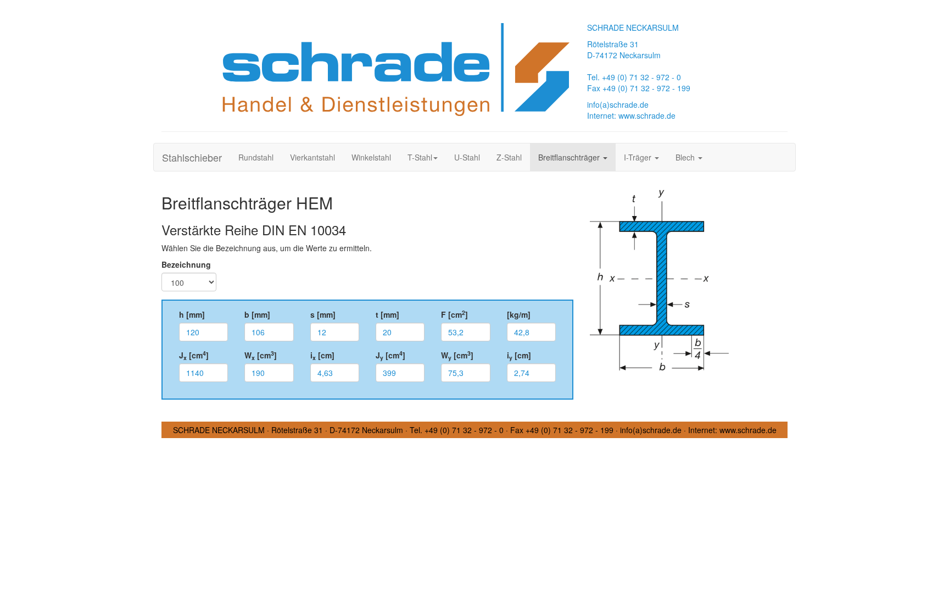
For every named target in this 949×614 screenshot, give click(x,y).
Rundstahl (255, 157)
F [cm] (454, 314)
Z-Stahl (509, 157)
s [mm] (323, 314)
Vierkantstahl (312, 157)
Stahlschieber (192, 157)
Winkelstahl (371, 157)
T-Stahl (419, 157)
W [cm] (260, 355)
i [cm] (322, 355)
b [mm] (257, 314)
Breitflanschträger (570, 157)
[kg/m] (519, 314)
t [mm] (387, 314)
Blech (686, 157)
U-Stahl (467, 157)
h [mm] (192, 314)
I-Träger (639, 157)
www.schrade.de (647, 115)
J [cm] (194, 355)
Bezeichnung (186, 264)
